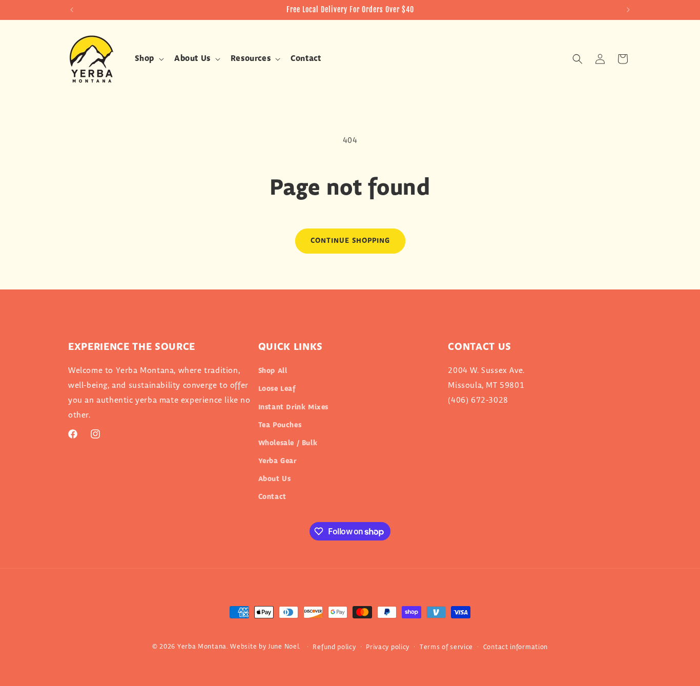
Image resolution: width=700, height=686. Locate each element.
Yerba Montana (202, 646)
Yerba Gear (277, 461)
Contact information (515, 647)
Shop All (272, 371)
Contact (272, 497)
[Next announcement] (628, 9)
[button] (148, 59)
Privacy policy (387, 647)
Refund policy (334, 647)
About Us (274, 479)
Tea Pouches (280, 425)
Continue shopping (350, 240)
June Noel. (284, 646)
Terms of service (446, 647)
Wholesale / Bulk (288, 443)
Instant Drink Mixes (293, 407)
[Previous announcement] (71, 9)
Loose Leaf (277, 388)
